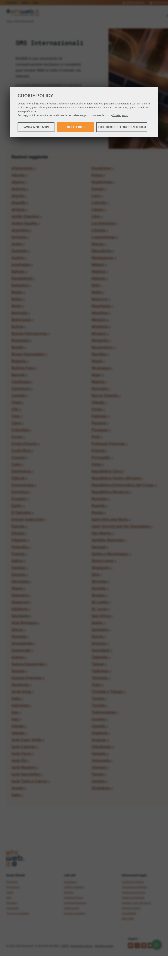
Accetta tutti (75, 127)
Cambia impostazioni (36, 127)
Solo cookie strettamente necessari (122, 127)
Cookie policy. (120, 115)
